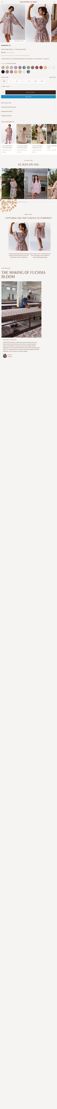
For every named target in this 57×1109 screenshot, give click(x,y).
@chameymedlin (7, 197)
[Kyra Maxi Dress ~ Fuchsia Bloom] (23, 134)
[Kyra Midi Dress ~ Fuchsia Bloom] (8, 134)
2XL (36, 81)
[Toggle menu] (2, 2)
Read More (46, 59)
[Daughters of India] (28, 2)
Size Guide (52, 77)
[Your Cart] (55, 2)
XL (29, 81)
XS (4, 81)
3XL (42, 81)
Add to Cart (30, 92)
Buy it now (28, 97)
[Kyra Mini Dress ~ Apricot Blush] (38, 134)
